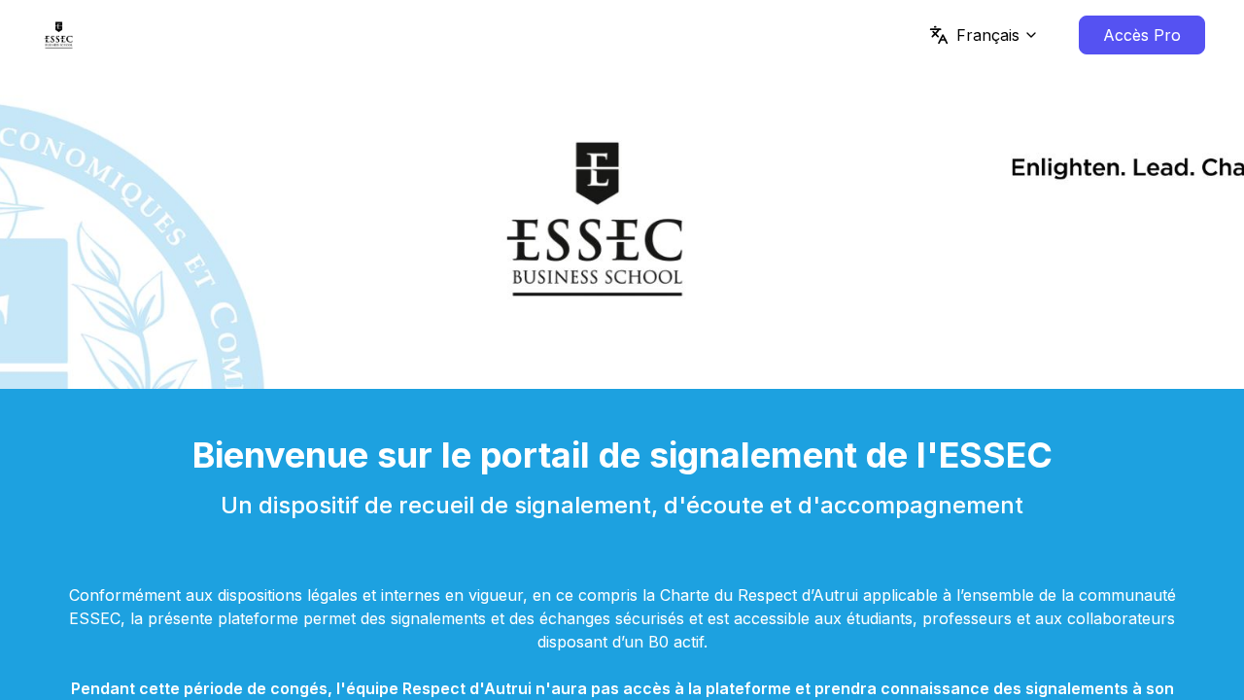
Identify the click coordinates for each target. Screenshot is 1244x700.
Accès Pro (1142, 35)
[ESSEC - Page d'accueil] (59, 35)
